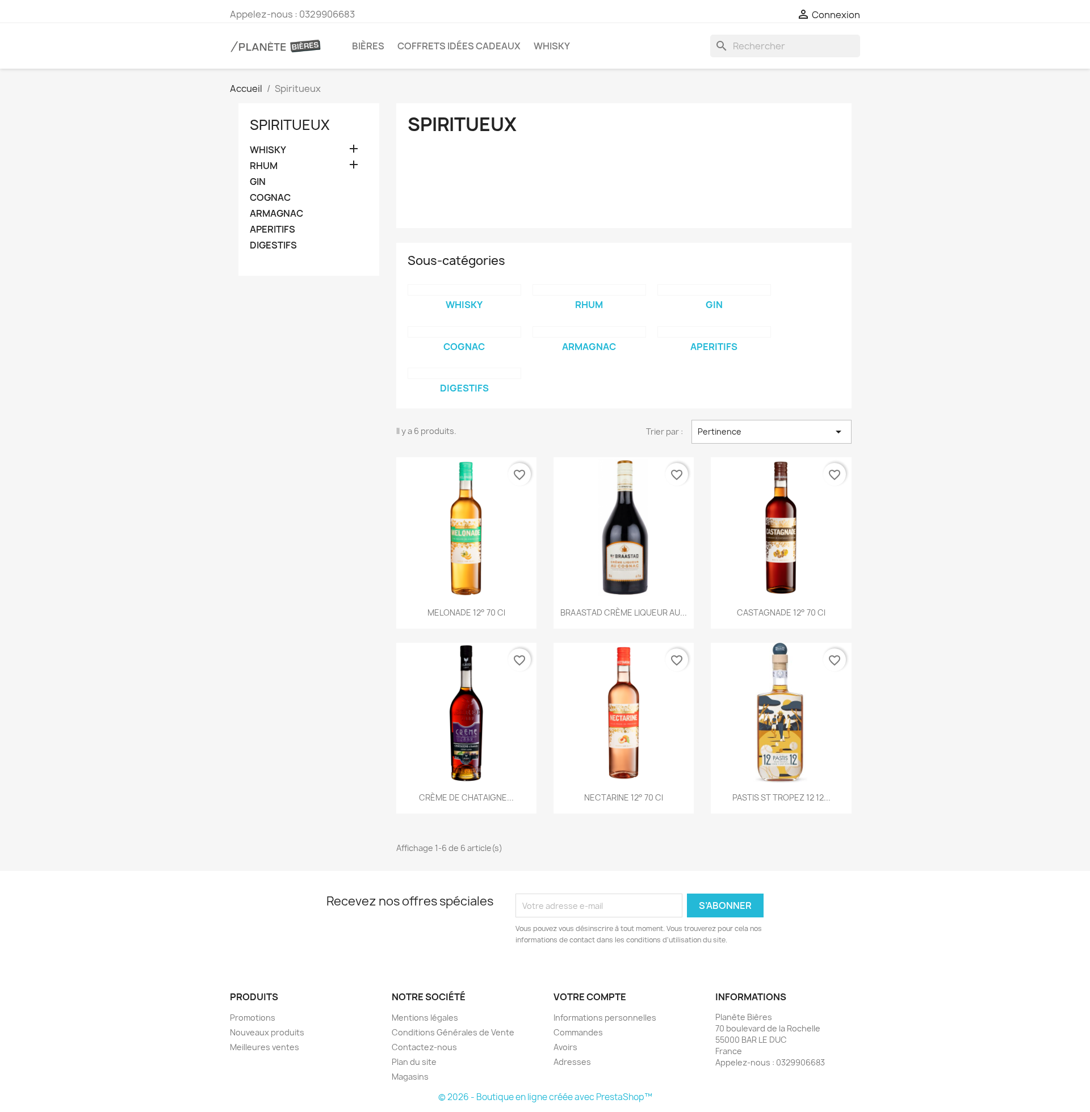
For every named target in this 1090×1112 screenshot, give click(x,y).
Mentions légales (425, 1017)
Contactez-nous (424, 1047)
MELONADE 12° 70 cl (466, 612)
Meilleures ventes (264, 1047)
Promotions (252, 1017)
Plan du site (414, 1061)
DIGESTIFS (273, 245)
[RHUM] (589, 290)
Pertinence (771, 432)
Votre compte (590, 997)
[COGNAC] (464, 332)
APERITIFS (272, 229)
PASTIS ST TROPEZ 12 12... (781, 797)
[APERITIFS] (714, 332)
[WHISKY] (464, 290)
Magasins (410, 1076)
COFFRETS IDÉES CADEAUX (459, 46)
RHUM (264, 166)
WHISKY (552, 46)
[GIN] (714, 290)
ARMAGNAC (276, 214)
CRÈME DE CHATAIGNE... (466, 797)
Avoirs (565, 1047)
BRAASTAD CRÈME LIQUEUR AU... (623, 612)
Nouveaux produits (267, 1032)
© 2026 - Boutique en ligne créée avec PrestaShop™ (545, 1097)
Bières (368, 46)
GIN (258, 182)
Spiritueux (290, 124)
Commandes (578, 1032)
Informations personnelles (605, 1017)
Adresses (572, 1061)
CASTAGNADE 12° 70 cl (781, 612)
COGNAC (270, 198)
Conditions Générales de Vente (453, 1032)
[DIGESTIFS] (464, 373)
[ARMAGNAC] (589, 332)
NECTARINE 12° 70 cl (623, 797)
